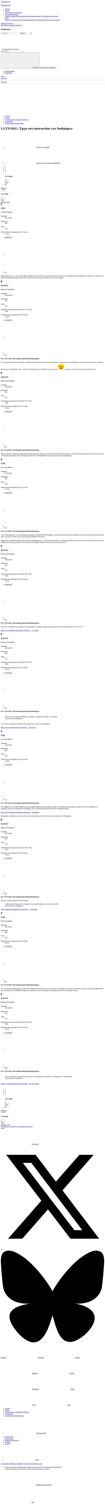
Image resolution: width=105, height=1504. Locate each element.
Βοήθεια (7, 1442)
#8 (6, 893)
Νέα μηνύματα (10, 12)
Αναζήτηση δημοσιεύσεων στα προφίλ (47, 20)
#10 (6, 1068)
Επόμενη (4, 188)
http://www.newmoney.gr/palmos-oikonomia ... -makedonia (20, 812)
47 (6, 184)
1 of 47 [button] (3, 190)
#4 (6, 528)
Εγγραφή (4, 82)
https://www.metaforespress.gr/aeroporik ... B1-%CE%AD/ (20, 1084)
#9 (6, 981)
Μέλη (7, 18)
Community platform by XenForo (21, 1464)
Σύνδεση (4, 78)
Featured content (10, 16)
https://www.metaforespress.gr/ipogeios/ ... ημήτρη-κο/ (18, 727)
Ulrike (47, 147)
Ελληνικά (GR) (41, 1433)
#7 (6, 799)
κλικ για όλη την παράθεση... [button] (14, 718)
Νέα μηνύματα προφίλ (33, 16)
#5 (6, 619)
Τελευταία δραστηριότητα (49, 16)
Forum (7, 11)
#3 (6, 446)
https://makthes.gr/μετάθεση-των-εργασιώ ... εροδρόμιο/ (19, 909)
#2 (6, 355)
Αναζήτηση (18, 12)
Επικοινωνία (9, 1437)
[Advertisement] (52, 99)
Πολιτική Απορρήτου (12, 1440)
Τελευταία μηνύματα (11, 14)
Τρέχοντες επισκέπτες (12, 20)
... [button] (5, 172)
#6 (6, 708)
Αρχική (7, 9)
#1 (6, 272)
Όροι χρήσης (9, 1438)
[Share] (20, 255)
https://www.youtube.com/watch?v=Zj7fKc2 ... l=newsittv (20, 630)
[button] (34, 49)
